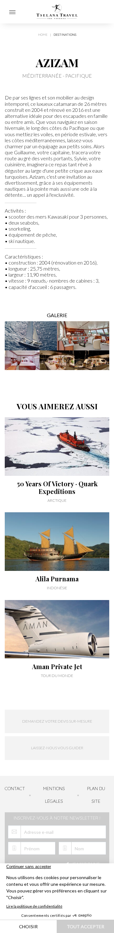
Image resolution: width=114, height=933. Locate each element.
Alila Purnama (57, 579)
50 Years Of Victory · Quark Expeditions (57, 487)
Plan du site (96, 795)
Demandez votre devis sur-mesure (57, 721)
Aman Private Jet (57, 666)
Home (43, 35)
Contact (15, 788)
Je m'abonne (85, 864)
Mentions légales (54, 795)
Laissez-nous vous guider (57, 747)
